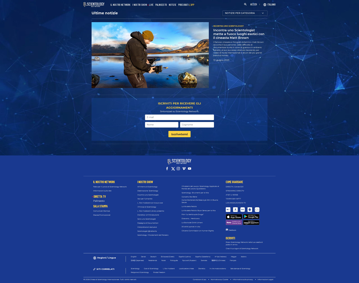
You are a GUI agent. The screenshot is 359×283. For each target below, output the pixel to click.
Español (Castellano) (202, 257)
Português (174, 260)
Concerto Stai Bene (189, 197)
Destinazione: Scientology (147, 191)
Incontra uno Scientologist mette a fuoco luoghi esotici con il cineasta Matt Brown (238, 34)
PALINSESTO (161, 4)
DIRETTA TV (100, 196)
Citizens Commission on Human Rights (198, 231)
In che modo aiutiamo (218, 269)
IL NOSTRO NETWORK (120, 4)
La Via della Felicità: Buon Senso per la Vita (199, 210)
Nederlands (152, 260)
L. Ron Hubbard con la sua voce (150, 203)
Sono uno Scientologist (146, 219)
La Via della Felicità (189, 206)
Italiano (243, 257)
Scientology (135, 269)
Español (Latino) (185, 257)
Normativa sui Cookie (219, 279)
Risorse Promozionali (101, 215)
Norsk (163, 260)
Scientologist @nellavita (147, 231)
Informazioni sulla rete (102, 191)
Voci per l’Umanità (144, 199)
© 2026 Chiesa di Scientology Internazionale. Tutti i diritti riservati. (110, 279)
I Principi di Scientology (146, 207)
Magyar (233, 257)
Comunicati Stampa (101, 211)
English (134, 257)
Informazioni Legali (265, 279)
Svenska (204, 260)
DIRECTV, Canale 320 (234, 187)
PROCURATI (186, 4)
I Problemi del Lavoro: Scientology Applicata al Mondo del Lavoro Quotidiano (200, 187)
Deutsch (153, 257)
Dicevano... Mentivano (191, 218)
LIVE (151, 4)
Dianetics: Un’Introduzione (148, 215)
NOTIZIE (172, 4)
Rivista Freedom (159, 272)
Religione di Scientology (140, 272)
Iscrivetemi (179, 134)
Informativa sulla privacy (243, 279)
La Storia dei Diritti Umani (192, 222)
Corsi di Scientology (151, 269)
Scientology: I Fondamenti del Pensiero (152, 235)
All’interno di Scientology (147, 187)
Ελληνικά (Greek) (167, 257)
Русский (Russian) (189, 260)
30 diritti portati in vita (191, 227)
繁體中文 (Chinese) (218, 260)
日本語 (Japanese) (137, 260)
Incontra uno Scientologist (148, 195)
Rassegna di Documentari (147, 223)
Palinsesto (99, 201)
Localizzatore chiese (186, 269)
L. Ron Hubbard (169, 269)
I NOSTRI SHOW (139, 4)
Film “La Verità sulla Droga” (193, 214)
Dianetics (201, 269)
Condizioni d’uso (199, 279)
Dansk (143, 257)
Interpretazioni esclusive (147, 227)
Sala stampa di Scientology (240, 269)
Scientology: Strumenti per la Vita (195, 193)
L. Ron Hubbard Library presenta (150, 211)
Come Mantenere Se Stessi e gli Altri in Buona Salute (200, 201)
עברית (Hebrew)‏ (220, 257)
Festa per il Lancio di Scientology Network (110, 187)
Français (233, 260)
